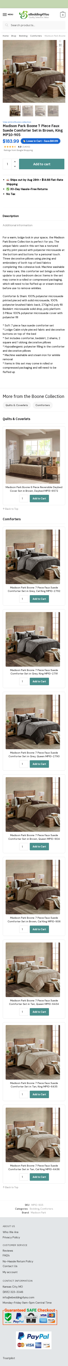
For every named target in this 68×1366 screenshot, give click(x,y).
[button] (60, 45)
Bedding (23, 35)
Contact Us (10, 1266)
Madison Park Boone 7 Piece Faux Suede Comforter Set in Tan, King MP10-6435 (34, 1084)
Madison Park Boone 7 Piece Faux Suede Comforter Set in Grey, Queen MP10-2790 (34, 754)
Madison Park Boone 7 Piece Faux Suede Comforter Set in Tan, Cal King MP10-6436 (34, 1167)
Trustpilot (9, 1358)
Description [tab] (11, 216)
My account (10, 1272)
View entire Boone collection (17, 122)
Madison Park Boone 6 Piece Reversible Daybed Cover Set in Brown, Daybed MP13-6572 (34, 489)
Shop (13, 35)
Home (6, 35)
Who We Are (10, 1232)
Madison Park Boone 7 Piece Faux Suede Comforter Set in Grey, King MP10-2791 (34, 671)
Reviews (8, 1251)
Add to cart (41, 164)
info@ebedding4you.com (18, 1297)
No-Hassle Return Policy (18, 1261)
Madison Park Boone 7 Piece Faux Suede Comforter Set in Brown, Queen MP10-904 (34, 837)
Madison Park (38, 1212)
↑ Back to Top (10, 508)
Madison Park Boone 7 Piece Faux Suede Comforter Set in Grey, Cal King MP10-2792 (34, 589)
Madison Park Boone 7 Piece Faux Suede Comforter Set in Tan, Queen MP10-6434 (34, 1002)
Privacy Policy (11, 1237)
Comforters (36, 35)
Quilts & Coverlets (17, 405)
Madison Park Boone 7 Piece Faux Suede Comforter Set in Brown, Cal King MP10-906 (34, 919)
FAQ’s (6, 1255)
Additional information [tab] (17, 225)
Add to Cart (39, 498)
